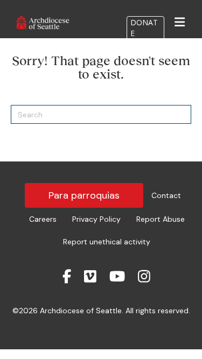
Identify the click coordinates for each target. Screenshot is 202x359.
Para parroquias (84, 195)
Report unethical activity (106, 242)
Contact (166, 195)
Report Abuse (160, 219)
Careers (43, 219)
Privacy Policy (96, 219)
